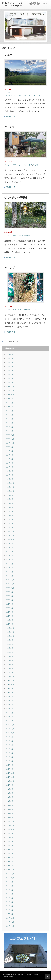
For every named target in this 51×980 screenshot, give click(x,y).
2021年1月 (9, 624)
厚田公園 (27, 309)
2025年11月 (10, 390)
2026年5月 (9, 366)
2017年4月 (9, 805)
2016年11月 (10, 825)
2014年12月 (10, 918)
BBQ (14, 235)
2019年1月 (9, 720)
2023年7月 (9, 503)
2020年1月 (9, 672)
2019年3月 (9, 713)
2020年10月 (10, 636)
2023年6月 (9, 507)
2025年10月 (10, 394)
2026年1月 (9, 382)
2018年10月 (10, 733)
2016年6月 (9, 845)
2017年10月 (10, 781)
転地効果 (27, 235)
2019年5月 (9, 704)
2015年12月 (10, 869)
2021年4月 (9, 612)
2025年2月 (9, 427)
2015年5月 (9, 898)
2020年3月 (9, 664)
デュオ (8, 54)
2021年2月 (9, 620)
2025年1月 (9, 431)
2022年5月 (9, 559)
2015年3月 (9, 906)
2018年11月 (10, 729)
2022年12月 (10, 531)
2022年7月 (9, 551)
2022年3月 (9, 567)
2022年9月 (9, 543)
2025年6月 (9, 411)
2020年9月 (9, 640)
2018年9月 (9, 737)
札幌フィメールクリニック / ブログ (23, 974)
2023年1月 (9, 527)
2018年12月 (10, 725)
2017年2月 (9, 813)
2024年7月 (9, 455)
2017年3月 (9, 809)
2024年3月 (9, 471)
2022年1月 (9, 576)
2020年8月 (9, 644)
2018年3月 (9, 761)
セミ (21, 309)
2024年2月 (9, 475)
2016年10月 (10, 829)
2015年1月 (9, 914)
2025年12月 (10, 386)
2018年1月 (9, 769)
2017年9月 (9, 785)
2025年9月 (9, 398)
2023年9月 (9, 495)
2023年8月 (9, 499)
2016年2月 (9, 861)
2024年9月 (9, 447)
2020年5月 (9, 656)
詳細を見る (10, 116)
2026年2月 (9, 378)
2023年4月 (9, 515)
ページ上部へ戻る (47, 976)
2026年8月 (9, 354)
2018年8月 (9, 741)
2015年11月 (10, 874)
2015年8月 (9, 886)
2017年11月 (10, 777)
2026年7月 (9, 358)
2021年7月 (9, 600)
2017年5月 (9, 801)
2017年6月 (9, 797)
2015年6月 (9, 894)
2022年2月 (9, 572)
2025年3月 (9, 423)
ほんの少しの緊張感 (15, 197)
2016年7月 (9, 841)
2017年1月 (9, 817)
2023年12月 (10, 483)
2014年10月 (10, 926)
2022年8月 (9, 547)
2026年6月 (9, 362)
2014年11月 (10, 922)
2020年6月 (9, 652)
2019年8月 (9, 692)
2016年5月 (9, 849)
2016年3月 (9, 857)
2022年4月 (9, 564)
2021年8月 (9, 596)
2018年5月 (9, 753)
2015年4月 (9, 902)
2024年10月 (10, 443)
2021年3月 (9, 616)
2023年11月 (10, 487)
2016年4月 (9, 853)
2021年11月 (10, 584)
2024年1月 (9, 479)
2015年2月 (9, 910)
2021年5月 (9, 608)
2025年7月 (9, 406)
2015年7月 (9, 890)
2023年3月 (9, 519)
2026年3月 (9, 374)
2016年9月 (9, 833)
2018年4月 (9, 757)
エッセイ (7, 92)
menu (45, 3)
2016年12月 (10, 821)
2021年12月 (10, 580)
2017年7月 (9, 793)
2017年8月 (9, 789)
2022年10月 (10, 539)
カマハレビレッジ (19, 165)
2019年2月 (9, 716)
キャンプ (32, 95)
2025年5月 (9, 415)
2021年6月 (9, 604)
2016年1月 (9, 865)
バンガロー (39, 95)
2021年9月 (9, 592)
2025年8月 (9, 403)
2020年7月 (9, 648)
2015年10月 (10, 878)
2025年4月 (9, 419)
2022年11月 (10, 535)
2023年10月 (10, 491)
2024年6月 (9, 459)
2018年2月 (9, 765)
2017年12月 (10, 773)
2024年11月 (10, 439)
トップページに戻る (11, 341)
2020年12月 (10, 628)
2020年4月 (9, 660)
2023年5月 (9, 511)
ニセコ (35, 165)
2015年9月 (9, 882)
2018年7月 (9, 745)
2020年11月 (10, 632)
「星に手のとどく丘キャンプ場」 (16, 95)
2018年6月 (9, 749)
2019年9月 (9, 688)
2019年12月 (10, 676)
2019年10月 (10, 684)
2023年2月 (9, 523)
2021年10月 (10, 588)
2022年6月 (9, 555)
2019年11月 (10, 680)
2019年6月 (9, 700)
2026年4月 (9, 370)
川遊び (33, 309)
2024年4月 (9, 467)
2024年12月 (10, 435)
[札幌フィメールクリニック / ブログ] (12, 5)
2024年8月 (9, 451)
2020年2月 (9, 668)
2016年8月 (9, 837)
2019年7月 (9, 696)
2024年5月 (9, 463)
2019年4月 (9, 708)
